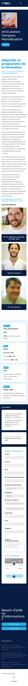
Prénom (7, 462)
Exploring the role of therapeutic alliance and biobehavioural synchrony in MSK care (13, 647)
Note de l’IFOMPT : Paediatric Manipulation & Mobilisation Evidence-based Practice (13, 664)
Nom (7, 469)
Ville (6, 520)
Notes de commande (12, 540)
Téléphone (8, 528)
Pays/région (9, 492)
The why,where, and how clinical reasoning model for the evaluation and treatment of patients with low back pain (14, 656)
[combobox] (14, 496)
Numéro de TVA (13, 485)
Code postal (9, 513)
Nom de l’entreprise (14, 477)
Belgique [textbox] (9, 496)
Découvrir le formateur (14, 225)
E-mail (7, 454)
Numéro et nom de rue (12, 500)
